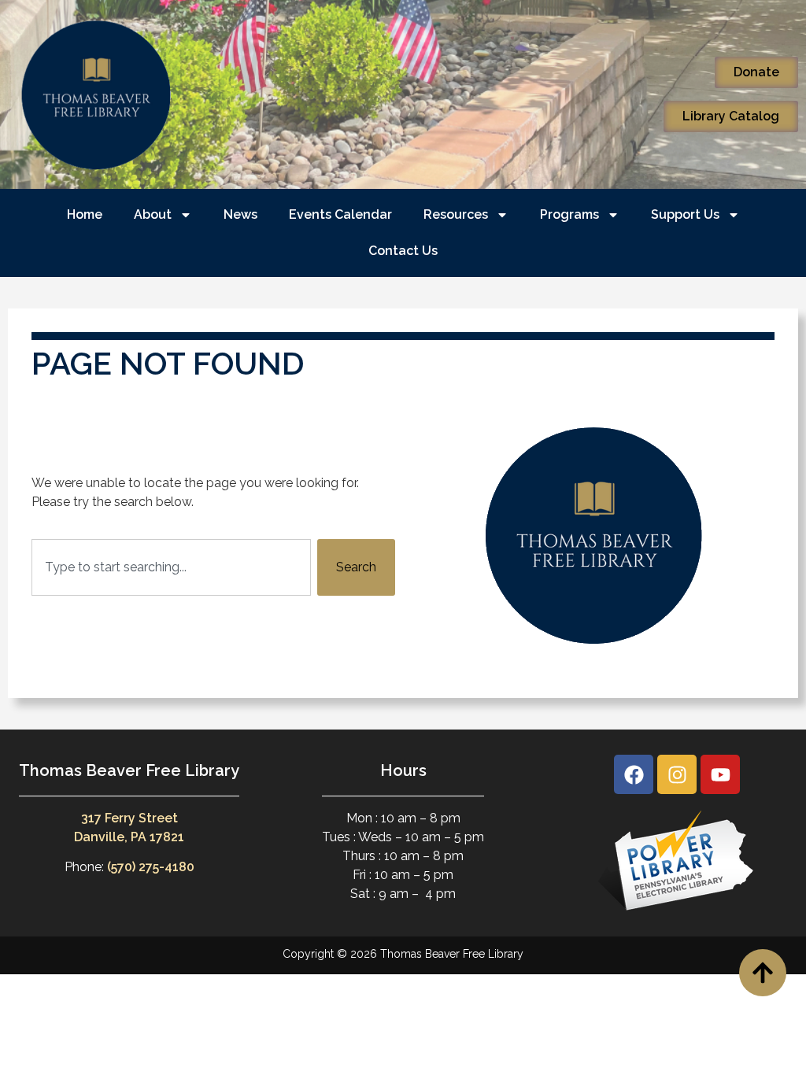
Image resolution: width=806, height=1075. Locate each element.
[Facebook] (633, 774)
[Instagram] (677, 774)
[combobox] (171, 567)
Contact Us (403, 250)
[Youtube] (720, 774)
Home (84, 214)
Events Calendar (340, 214)
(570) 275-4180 (150, 866)
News (240, 214)
